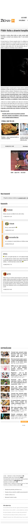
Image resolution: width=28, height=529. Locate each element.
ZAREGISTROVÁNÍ (22, 198)
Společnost (22, 20)
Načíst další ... (24, 421)
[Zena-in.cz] (9, 20)
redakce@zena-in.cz (18, 480)
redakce (21, 477)
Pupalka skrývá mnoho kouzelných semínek (13, 113)
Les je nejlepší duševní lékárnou (10, 117)
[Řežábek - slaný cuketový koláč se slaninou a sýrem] (10, 129)
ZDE (23, 476)
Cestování (24, 18)
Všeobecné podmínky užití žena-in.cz (13, 489)
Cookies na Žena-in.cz (10, 494)
